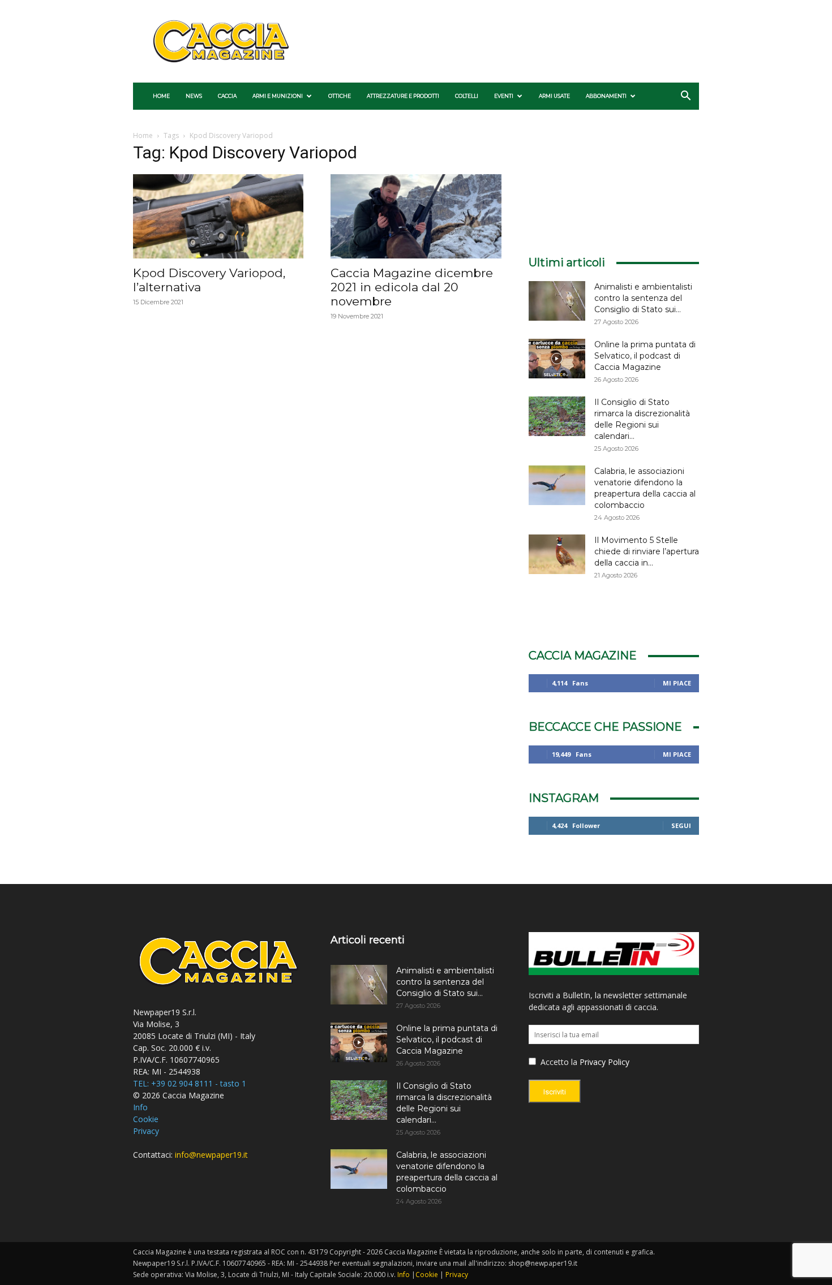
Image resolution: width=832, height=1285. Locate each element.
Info (140, 1107)
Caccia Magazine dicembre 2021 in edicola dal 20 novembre (412, 287)
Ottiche (339, 96)
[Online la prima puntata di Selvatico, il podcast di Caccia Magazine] (557, 358)
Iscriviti (554, 1092)
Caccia (227, 96)
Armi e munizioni (277, 96)
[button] (685, 97)
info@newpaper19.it (211, 1154)
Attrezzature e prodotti (403, 96)
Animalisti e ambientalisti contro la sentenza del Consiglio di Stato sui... (643, 298)
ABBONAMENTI (606, 96)
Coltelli (466, 96)
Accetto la (558, 1062)
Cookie (145, 1119)
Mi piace (677, 683)
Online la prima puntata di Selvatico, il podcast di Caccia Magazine (645, 355)
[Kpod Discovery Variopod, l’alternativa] (218, 216)
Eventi (503, 96)
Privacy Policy (604, 1062)
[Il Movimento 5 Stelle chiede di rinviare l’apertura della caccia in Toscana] (557, 554)
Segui (681, 825)
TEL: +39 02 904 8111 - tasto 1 (189, 1083)
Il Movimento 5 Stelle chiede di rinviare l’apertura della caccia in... (646, 551)
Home (161, 96)
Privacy (146, 1131)
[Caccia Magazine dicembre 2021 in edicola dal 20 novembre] (416, 216)
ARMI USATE (554, 96)
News (194, 96)
